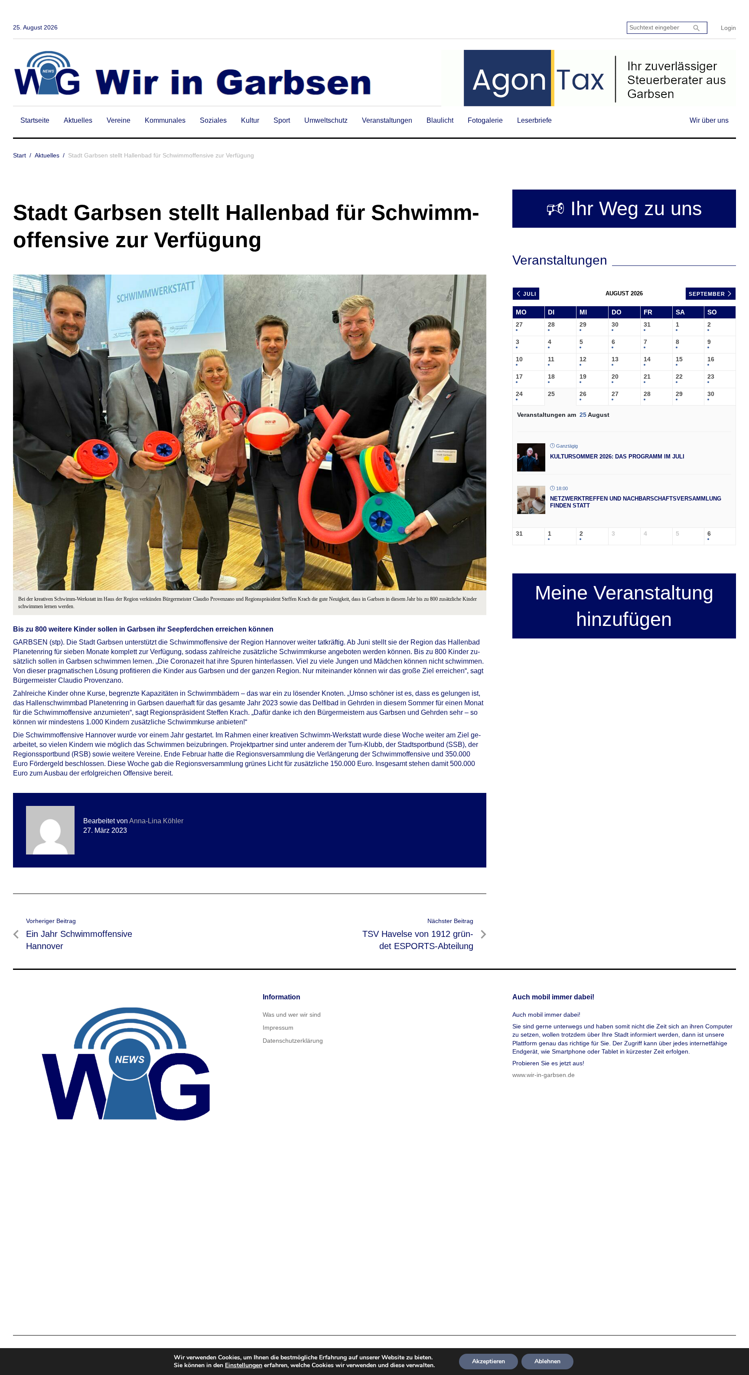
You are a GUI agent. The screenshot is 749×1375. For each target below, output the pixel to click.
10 (519, 359)
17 (519, 376)
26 (583, 393)
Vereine (118, 120)
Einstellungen (243, 1365)
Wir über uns (709, 120)
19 (583, 376)
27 (519, 324)
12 (583, 359)
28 (551, 324)
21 (647, 376)
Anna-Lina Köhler (156, 821)
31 (647, 324)
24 (519, 393)
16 (710, 359)
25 (551, 393)
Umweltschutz (326, 120)
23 (710, 376)
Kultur (250, 120)
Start (19, 155)
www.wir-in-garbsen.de (543, 1074)
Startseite (34, 120)
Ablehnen (547, 1361)
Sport (282, 120)
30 (615, 324)
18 (551, 376)
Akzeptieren (488, 1361)
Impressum (278, 1027)
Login (728, 27)
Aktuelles (78, 120)
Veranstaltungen (387, 120)
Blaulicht (440, 120)
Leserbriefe (534, 120)
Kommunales (165, 120)
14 (647, 359)
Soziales (213, 120)
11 (551, 359)
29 (583, 324)
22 (679, 376)
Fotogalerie (485, 120)
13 (615, 359)
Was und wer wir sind (292, 1014)
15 (679, 359)
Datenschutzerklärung (293, 1040)
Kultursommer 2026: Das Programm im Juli (617, 456)
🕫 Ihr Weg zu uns (624, 208)
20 (615, 376)
